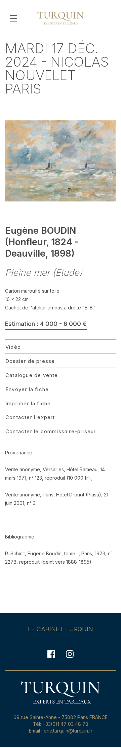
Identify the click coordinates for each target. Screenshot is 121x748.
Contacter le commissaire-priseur (50, 431)
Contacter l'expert (30, 417)
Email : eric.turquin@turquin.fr (60, 731)
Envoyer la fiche (27, 389)
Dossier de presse (30, 361)
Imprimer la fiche (28, 403)
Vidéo (13, 347)
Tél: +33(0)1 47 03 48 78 (60, 724)
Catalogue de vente (31, 375)
